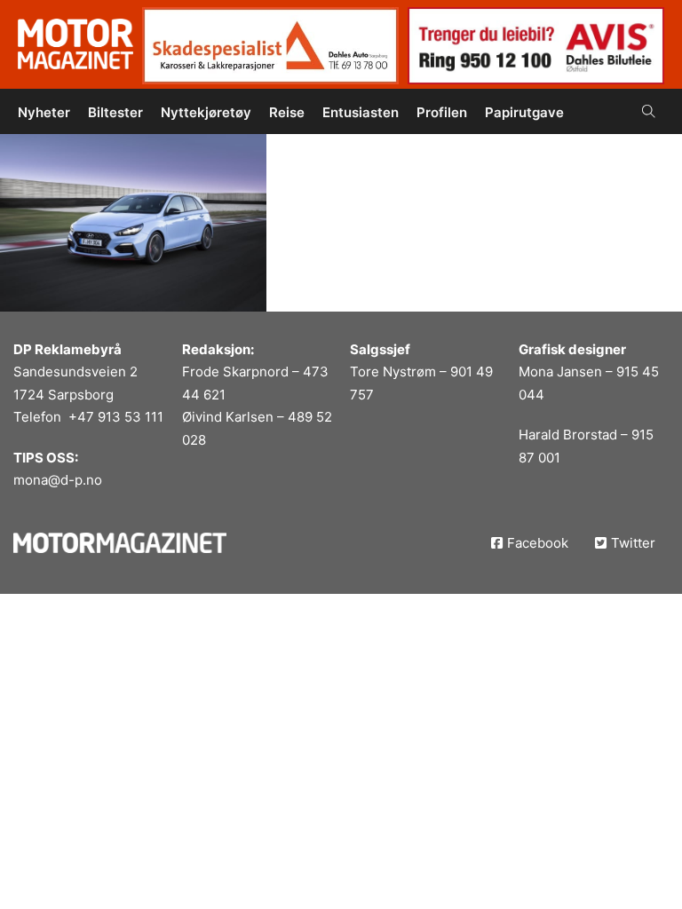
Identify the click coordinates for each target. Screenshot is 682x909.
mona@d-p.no (57, 479)
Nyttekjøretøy (206, 112)
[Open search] (648, 111)
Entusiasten (360, 112)
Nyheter (44, 112)
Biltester (115, 112)
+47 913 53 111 (115, 416)
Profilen (441, 112)
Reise (287, 112)
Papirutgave (524, 112)
